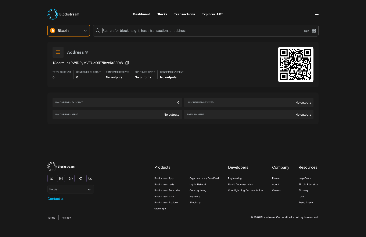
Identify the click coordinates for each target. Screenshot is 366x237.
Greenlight (160, 208)
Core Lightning (198, 190)
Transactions (184, 14)
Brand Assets (306, 202)
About (275, 184)
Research (277, 178)
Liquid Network (198, 184)
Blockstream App (163, 178)
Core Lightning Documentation (245, 190)
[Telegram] (80, 178)
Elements (195, 196)
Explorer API (212, 14)
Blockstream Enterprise (167, 190)
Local (302, 196)
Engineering (235, 178)
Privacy (66, 217)
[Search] (98, 30)
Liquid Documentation (240, 184)
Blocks (162, 14)
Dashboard (141, 14)
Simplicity (195, 202)
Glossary (303, 190)
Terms (51, 217)
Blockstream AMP (164, 196)
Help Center (305, 178)
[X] (51, 178)
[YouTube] (90, 178)
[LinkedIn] (61, 178)
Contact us (55, 198)
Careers (276, 190)
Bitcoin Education (309, 184)
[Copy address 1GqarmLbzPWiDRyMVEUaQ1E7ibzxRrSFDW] (127, 63)
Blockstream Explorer (166, 202)
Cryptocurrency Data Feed (204, 178)
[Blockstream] (61, 166)
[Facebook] (71, 178)
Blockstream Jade (164, 184)
